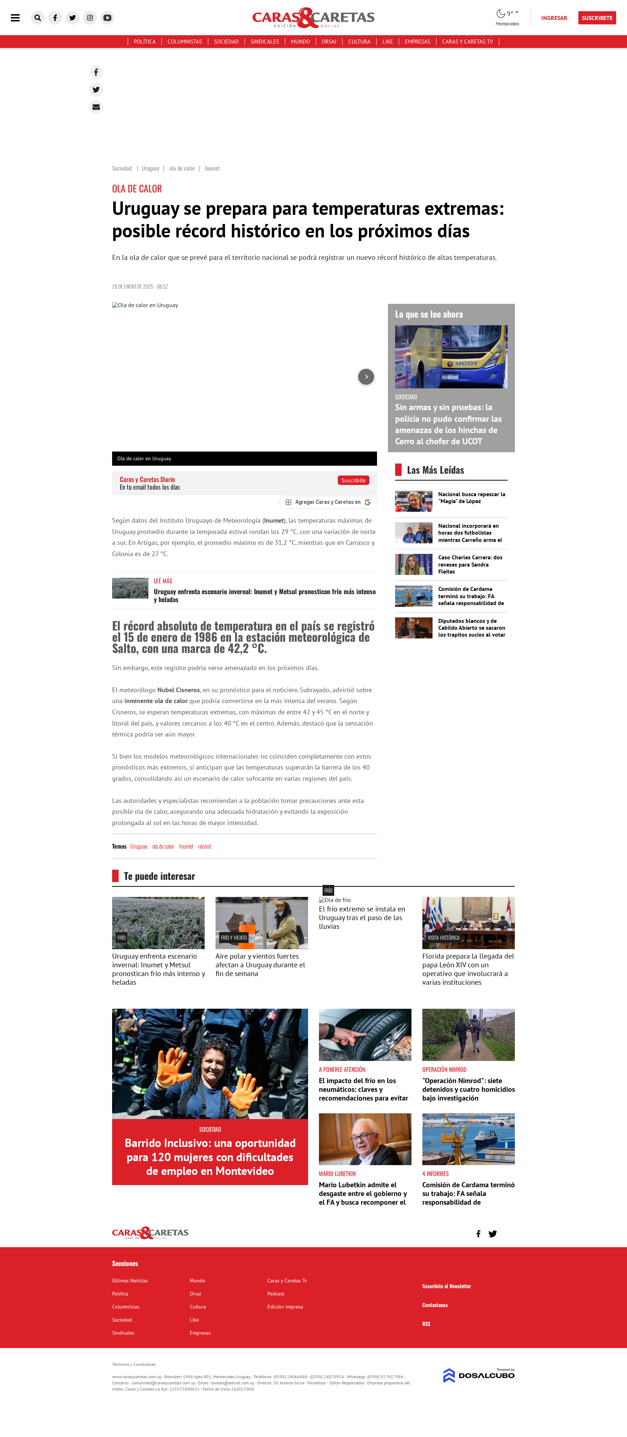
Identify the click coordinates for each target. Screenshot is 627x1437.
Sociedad (226, 41)
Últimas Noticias (130, 1280)
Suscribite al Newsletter (446, 1286)
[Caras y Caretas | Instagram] (90, 18)
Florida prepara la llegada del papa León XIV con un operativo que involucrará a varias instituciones (468, 969)
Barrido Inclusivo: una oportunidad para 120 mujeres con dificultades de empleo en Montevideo (210, 1156)
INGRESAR (554, 17)
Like (387, 41)
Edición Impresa (285, 1306)
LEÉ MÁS (163, 580)
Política (145, 41)
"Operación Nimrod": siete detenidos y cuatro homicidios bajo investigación (468, 1089)
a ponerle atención (342, 1069)
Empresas (417, 41)
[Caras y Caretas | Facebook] (55, 18)
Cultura (359, 41)
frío (122, 937)
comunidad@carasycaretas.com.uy (163, 1382)
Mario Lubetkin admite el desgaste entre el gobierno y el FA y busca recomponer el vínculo (363, 1198)
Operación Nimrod (444, 1069)
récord (204, 846)
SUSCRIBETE (597, 17)
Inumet (186, 846)
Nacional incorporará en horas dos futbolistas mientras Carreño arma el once (470, 536)
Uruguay (138, 846)
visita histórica (444, 937)
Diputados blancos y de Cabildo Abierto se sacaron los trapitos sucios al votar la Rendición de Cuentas (471, 631)
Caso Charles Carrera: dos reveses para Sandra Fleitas (470, 564)
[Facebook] (96, 72)
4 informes (435, 1173)
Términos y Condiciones (134, 1364)
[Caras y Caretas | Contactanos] (506, 1232)
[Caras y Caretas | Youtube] (107, 18)
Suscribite (353, 480)
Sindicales (265, 41)
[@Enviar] (96, 107)
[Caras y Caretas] (150, 1238)
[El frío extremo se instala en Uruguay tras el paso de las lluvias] (335, 899)
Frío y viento (234, 937)
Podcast (275, 1293)
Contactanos (435, 1305)
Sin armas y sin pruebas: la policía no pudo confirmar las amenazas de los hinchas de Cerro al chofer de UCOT (448, 424)
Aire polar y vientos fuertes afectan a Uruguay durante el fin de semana (260, 964)
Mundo (300, 41)
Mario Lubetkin (337, 1173)
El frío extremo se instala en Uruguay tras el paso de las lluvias (362, 917)
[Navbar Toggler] (20, 18)
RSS (426, 1323)
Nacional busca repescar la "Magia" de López (471, 497)
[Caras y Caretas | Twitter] (72, 18)
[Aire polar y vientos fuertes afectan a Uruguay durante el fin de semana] (262, 947)
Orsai (329, 41)
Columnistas (185, 41)
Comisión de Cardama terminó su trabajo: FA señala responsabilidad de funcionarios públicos (471, 599)
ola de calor (163, 846)
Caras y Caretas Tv (467, 41)
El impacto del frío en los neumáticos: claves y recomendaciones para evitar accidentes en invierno (363, 1093)
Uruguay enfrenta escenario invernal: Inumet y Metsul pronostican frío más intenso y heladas (265, 595)
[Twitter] (96, 90)
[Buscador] (38, 18)
